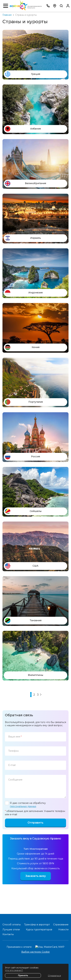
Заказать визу (35, 876)
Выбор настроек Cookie (35, 951)
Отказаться (54, 975)
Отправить (35, 822)
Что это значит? (14, 970)
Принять (23, 975)
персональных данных (23, 806)
